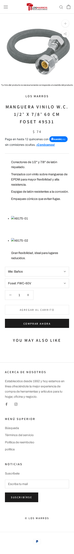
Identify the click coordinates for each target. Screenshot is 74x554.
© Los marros (37, 518)
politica (10, 449)
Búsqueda (12, 428)
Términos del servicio (19, 435)
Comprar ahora (37, 323)
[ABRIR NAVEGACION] (6, 6)
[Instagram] (15, 404)
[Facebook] (6, 404)
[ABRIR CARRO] (68, 7)
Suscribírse (21, 497)
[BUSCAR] (61, 7)
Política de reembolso (19, 442)
